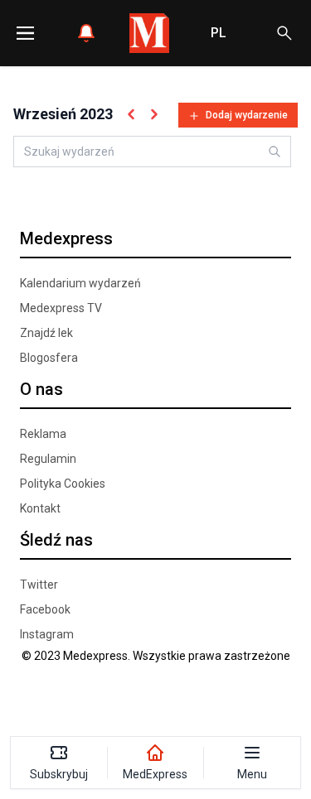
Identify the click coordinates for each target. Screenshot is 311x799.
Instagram (47, 634)
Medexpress (66, 238)
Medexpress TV (61, 308)
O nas (41, 389)
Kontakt (40, 508)
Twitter (39, 584)
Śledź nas (56, 540)
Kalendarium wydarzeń (80, 283)
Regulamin (48, 458)
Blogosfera (49, 357)
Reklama (43, 433)
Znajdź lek (46, 332)
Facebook (45, 609)
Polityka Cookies (62, 483)
